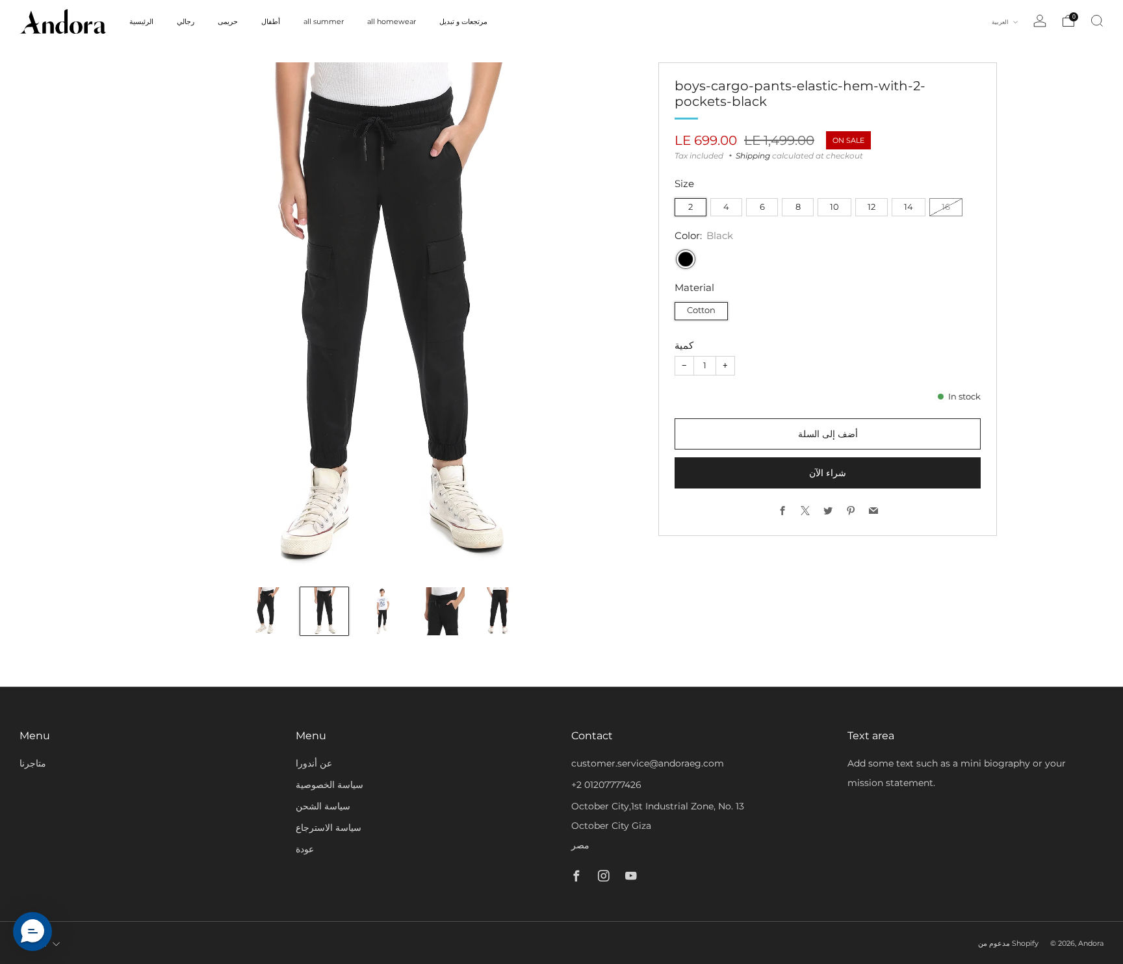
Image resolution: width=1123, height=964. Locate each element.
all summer (323, 21)
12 (871, 207)
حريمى (228, 21)
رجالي (185, 21)
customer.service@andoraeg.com (647, 763)
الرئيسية (141, 21)
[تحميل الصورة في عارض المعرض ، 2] (324, 611)
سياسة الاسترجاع (328, 827)
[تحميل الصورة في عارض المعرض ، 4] (440, 611)
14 (908, 207)
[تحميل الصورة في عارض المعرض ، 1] (265, 611)
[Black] (685, 259)
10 (834, 207)
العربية (1001, 21)
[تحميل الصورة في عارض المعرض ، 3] (382, 611)
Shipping (753, 155)
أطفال (270, 21)
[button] (32, 931)
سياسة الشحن (323, 806)
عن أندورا (314, 763)
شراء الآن (827, 473)
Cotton (701, 310)
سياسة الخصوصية (329, 785)
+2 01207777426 (606, 785)
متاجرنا (32, 763)
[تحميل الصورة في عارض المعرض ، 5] (499, 611)
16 (946, 207)
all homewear (391, 21)
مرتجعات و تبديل (463, 21)
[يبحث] (1097, 20)
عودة (305, 849)
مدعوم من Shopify (1008, 943)
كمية (684, 345)
